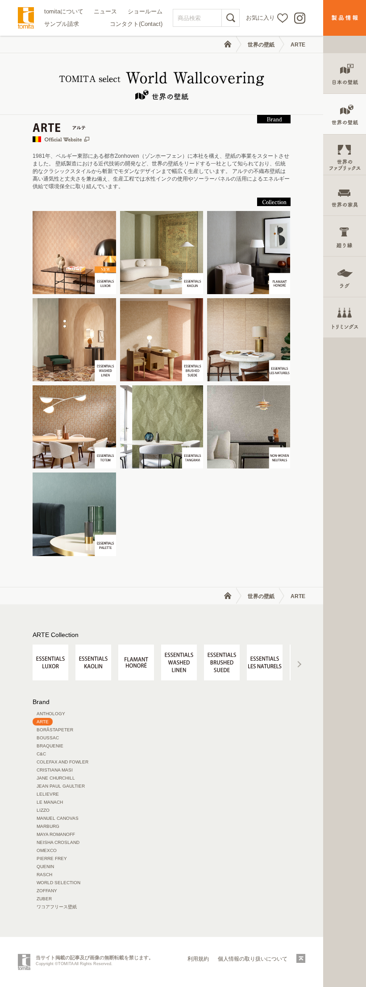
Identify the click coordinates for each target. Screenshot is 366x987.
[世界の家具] (344, 195)
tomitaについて (63, 11)
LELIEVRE (48, 794)
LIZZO (43, 810)
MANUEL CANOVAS (58, 818)
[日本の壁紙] (344, 73)
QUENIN (45, 866)
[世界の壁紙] (344, 114)
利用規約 (198, 959)
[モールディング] (344, 236)
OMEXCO (47, 850)
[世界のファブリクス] (344, 155)
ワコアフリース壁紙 (57, 906)
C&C (41, 753)
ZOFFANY (47, 890)
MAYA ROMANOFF (56, 834)
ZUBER (44, 898)
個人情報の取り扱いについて (252, 959)
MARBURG (48, 826)
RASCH (44, 874)
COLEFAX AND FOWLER (62, 761)
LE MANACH (50, 802)
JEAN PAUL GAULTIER (61, 786)
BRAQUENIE (50, 745)
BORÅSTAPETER (55, 729)
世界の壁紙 (261, 45)
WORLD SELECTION (58, 882)
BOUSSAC (48, 737)
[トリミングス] (344, 317)
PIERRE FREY (52, 858)
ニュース (105, 11)
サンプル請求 (61, 24)
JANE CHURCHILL (56, 778)
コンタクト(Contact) (136, 24)
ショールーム (145, 11)
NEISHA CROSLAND (58, 842)
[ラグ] (344, 277)
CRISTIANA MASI (55, 770)
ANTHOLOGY (51, 713)
